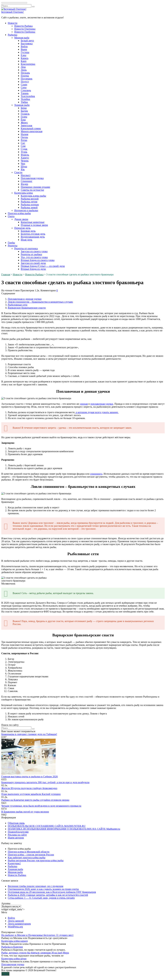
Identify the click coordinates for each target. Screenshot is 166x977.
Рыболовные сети (17, 304)
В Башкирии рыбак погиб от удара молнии (25, 811)
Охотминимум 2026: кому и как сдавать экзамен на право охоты (43, 889)
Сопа (23, 87)
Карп (23, 61)
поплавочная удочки (101, 403)
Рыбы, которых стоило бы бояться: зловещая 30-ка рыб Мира (35, 952)
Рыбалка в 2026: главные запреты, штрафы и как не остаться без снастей (48, 895)
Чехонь (25, 160)
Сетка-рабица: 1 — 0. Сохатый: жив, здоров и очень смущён (41, 897)
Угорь (24, 151)
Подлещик (26, 78)
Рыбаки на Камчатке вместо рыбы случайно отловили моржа (35, 800)
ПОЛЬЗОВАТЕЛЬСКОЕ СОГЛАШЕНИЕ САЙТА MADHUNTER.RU (47, 826)
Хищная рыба (22, 105)
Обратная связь (16, 823)
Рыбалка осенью (30, 204)
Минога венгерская (31, 131)
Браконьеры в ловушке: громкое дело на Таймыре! (29, 734)
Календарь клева (23, 192)
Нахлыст (25, 175)
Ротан (24, 140)
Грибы (11, 242)
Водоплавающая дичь (33, 236)
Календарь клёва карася (14, 941)
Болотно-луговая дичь (33, 233)
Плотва (25, 75)
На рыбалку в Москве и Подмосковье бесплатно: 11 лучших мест (37, 935)
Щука (24, 166)
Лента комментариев (19, 923)
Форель (25, 154)
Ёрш (23, 119)
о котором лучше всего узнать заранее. (97, 412)
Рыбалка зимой (29, 207)
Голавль (25, 113)
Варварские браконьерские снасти (27, 307)
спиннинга (96, 473)
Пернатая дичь (22, 228)
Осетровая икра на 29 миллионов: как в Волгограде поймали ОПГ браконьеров (52, 892)
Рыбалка (12, 34)
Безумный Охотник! (12, 12)
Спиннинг (26, 181)
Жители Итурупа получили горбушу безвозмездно (29, 788)
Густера (25, 52)
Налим (24, 134)
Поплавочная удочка (32, 178)
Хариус (25, 157)
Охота (11, 216)
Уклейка (25, 99)
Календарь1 (14, 863)
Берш (24, 108)
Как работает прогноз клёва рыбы (26, 857)
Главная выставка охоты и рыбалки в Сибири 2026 (29, 776)
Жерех (24, 122)
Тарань (25, 93)
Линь (24, 69)
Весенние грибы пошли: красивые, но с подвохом (35, 886)
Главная (5, 274)
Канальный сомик (31, 128)
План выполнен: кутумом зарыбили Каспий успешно (31, 794)
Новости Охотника (24, 28)
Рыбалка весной (30, 198)
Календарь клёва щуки (13, 958)
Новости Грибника (24, 31)
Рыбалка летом (29, 201)
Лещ (23, 67)
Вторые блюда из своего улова (37, 260)
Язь (23, 169)
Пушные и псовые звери (34, 225)
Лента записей (16, 920)
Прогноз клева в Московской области (28, 851)
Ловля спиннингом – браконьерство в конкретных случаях (40, 301)
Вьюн (24, 49)
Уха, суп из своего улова (34, 257)
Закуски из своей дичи (33, 263)
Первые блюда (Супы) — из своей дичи (43, 266)
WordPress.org (15, 926)
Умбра (24, 102)
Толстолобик (28, 96)
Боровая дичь (28, 231)
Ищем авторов (16, 837)
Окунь (24, 137)
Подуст (25, 81)
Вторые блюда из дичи (33, 269)
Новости (12, 23)
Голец (24, 116)
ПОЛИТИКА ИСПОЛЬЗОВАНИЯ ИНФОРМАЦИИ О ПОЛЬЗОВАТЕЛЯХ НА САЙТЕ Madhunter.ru (64, 829)
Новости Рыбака (23, 26)
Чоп (23, 163)
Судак (24, 149)
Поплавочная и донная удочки (25, 299)
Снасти (18, 172)
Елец (23, 55)
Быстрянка (27, 43)
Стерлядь (26, 90)
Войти (11, 917)
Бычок (24, 110)
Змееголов (26, 125)
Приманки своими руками (35, 187)
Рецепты (12, 245)
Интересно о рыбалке (26, 210)
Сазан (24, 84)
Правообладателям (18, 831)
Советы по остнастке (32, 190)
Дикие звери (21, 219)
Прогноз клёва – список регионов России (31, 854)
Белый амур (27, 40)
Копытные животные (32, 222)
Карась (24, 58)
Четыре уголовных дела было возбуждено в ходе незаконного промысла (41, 805)
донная (84, 403)
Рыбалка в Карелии (12, 946)
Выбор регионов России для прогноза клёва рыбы (36, 860)
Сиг (23, 143)
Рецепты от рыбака (31, 254)
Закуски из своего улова (34, 251)
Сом (23, 146)
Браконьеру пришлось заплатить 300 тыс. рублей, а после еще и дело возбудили (45, 782)
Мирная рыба (21, 37)
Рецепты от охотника (26, 248)
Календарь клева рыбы (33, 195)
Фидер (24, 184)
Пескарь (25, 72)
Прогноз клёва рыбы (19, 213)
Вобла (24, 46)
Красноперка (28, 64)
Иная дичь (26, 239)
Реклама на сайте (17, 834)
